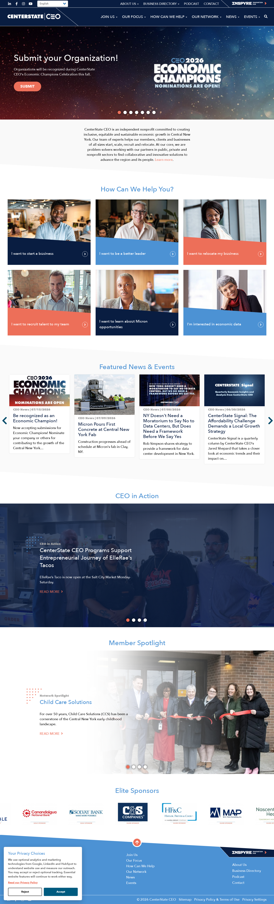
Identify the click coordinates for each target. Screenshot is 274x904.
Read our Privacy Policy (23, 882)
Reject (25, 892)
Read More (50, 591)
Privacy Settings (254, 899)
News (231, 16)
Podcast (191, 4)
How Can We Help (167, 16)
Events (251, 16)
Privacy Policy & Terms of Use (217, 899)
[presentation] (2, 420)
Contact (211, 4)
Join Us (108, 16)
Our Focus (133, 16)
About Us (128, 4)
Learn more (32, 91)
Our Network (206, 16)
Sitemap (185, 899)
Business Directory (160, 4)
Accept (60, 892)
